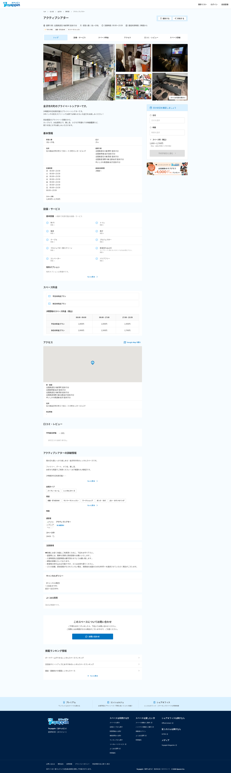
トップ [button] (55, 37)
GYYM (164, 734)
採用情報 (69, 764)
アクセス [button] (127, 37)
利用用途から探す (115, 731)
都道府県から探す (115, 736)
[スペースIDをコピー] (53, 536)
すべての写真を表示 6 (177, 98)
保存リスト (202, 4)
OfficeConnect (166, 723)
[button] (79, 72)
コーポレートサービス (117, 744)
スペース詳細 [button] (175, 37)
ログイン (214, 4)
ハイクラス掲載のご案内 (144, 727)
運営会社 (61, 764)
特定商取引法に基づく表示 (101, 764)
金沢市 (60, 12)
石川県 (52, 12)
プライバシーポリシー (82, 764)
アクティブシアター (63, 522)
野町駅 (67, 12)
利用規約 (113, 753)
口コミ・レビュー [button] (151, 37)
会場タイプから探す (116, 727)
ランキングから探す (116, 740)
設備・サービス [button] (80, 37)
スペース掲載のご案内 (143, 723)
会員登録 (224, 4)
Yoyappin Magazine (168, 745)
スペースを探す (115, 723)
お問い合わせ (94, 636)
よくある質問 (114, 749)
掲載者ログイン (141, 731)
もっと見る (91, 277)
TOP (44, 12)
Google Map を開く (134, 342)
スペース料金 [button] (103, 37)
